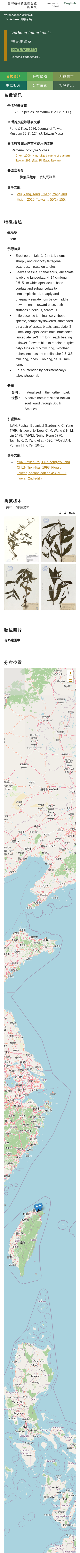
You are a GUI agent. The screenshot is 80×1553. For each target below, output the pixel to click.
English (70, 3)
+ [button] (70, 673)
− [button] (70, 679)
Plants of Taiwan (53, 4)
